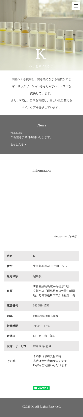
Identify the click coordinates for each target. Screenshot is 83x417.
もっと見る (17, 144)
